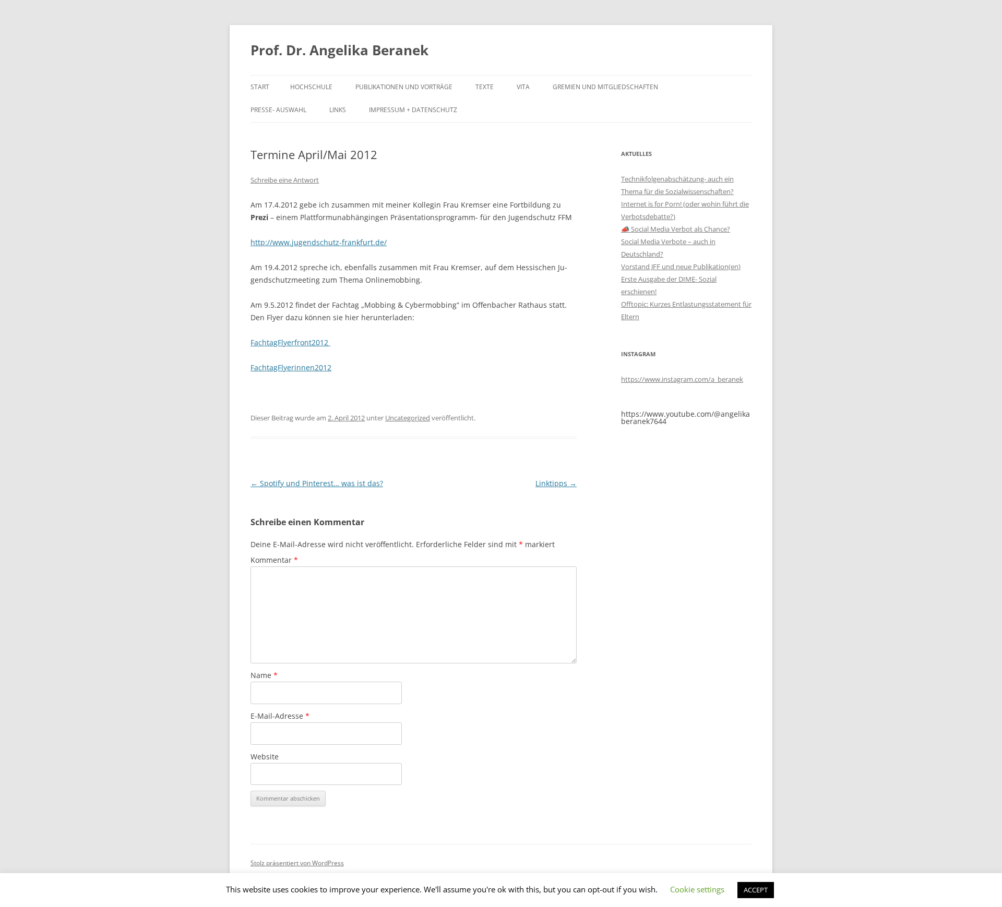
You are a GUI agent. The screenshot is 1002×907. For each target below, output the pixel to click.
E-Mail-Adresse (279, 716)
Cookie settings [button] (697, 889)
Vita (523, 86)
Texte (484, 86)
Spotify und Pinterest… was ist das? (316, 483)
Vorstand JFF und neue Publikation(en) (681, 266)
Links (337, 109)
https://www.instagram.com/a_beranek (682, 379)
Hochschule (311, 86)
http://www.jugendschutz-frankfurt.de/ (318, 242)
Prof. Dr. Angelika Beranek (339, 50)
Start (259, 86)
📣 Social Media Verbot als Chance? (675, 229)
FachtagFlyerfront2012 (289, 342)
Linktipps (556, 483)
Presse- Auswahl (278, 109)
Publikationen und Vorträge (403, 86)
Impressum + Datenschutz (413, 109)
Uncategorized (407, 417)
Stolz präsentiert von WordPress (297, 862)
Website (264, 756)
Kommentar (274, 560)
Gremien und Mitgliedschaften (605, 86)
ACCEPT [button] (756, 889)
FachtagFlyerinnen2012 (290, 367)
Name (264, 675)
